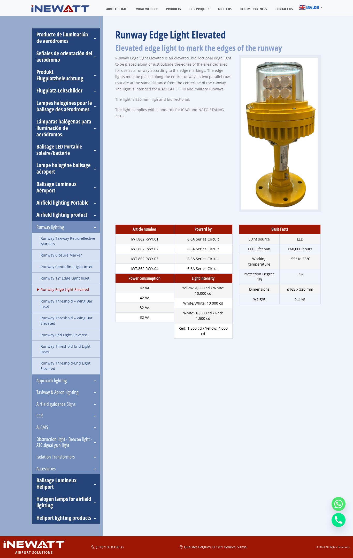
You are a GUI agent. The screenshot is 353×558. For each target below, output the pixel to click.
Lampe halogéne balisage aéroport (63, 168)
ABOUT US (225, 8)
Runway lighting (50, 227)
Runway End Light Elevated (64, 334)
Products (173, 8)
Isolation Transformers (55, 457)
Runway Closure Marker (61, 255)
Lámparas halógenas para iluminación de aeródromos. (63, 128)
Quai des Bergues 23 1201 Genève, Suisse (215, 547)
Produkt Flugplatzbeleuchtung (59, 75)
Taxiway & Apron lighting (57, 392)
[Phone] (339, 520)
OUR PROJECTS (199, 8)
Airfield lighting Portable (62, 202)
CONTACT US (284, 8)
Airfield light (117, 8)
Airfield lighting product (61, 215)
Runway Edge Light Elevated (65, 289)
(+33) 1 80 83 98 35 (110, 547)
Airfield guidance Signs (55, 404)
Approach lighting (51, 380)
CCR (39, 416)
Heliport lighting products (63, 518)
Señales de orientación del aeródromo (64, 56)
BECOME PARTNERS (253, 8)
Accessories (46, 468)
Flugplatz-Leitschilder (59, 90)
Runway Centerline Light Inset (67, 266)
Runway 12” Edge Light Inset (65, 278)
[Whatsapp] (339, 504)
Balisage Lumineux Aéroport (56, 187)
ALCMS (42, 427)
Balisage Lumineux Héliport (56, 483)
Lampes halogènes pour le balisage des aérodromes (64, 106)
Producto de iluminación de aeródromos (62, 37)
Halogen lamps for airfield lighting (63, 502)
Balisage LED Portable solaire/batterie (59, 149)
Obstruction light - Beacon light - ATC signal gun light (64, 442)
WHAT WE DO (145, 8)
